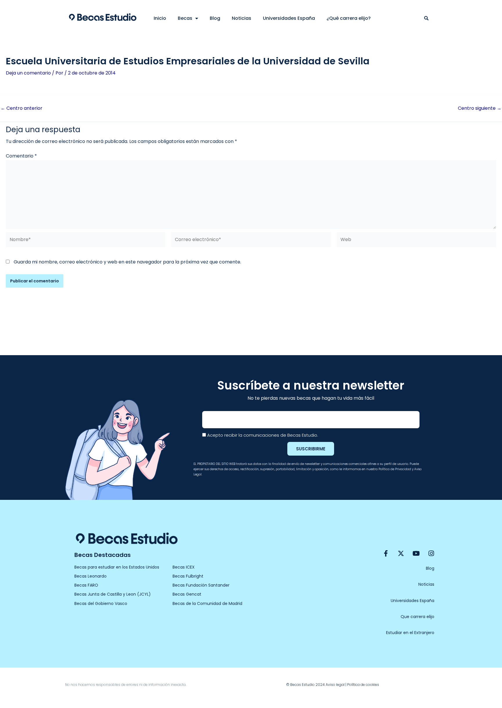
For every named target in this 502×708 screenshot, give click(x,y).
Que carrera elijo (417, 617)
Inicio (160, 18)
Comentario (21, 156)
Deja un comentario (28, 73)
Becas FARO (86, 585)
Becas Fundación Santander (201, 585)
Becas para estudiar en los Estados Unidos (116, 567)
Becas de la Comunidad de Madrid (207, 603)
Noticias (241, 18)
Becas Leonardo (90, 576)
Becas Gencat (187, 594)
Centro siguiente (479, 108)
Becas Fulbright (188, 576)
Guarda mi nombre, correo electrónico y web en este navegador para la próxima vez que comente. (127, 262)
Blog (215, 18)
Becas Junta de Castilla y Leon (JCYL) (112, 594)
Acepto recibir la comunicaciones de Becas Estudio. (262, 435)
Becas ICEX (184, 567)
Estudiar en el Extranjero (410, 633)
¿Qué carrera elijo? (349, 18)
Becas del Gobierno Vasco (100, 603)
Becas (185, 18)
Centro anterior (21, 108)
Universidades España (289, 18)
